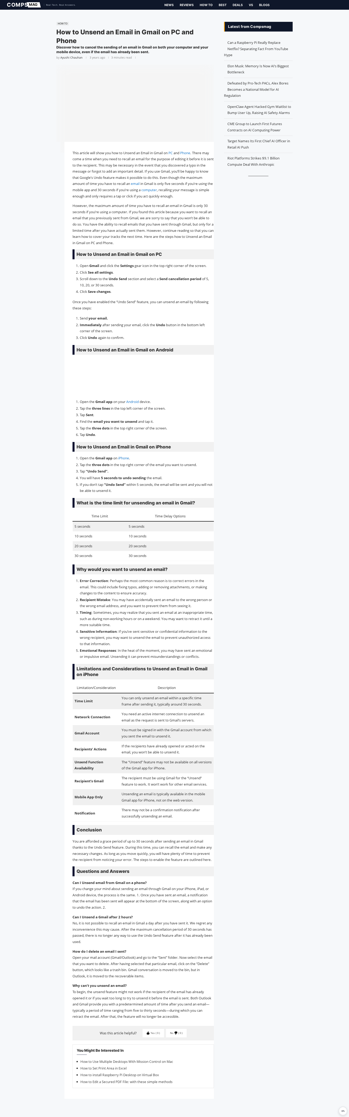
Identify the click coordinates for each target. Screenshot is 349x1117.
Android (133, 401)
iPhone (123, 458)
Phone (185, 153)
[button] (342, 1110)
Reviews (187, 5)
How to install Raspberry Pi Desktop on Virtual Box (119, 1075)
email (135, 183)
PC (170, 153)
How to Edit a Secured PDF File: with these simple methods (126, 1081)
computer (149, 190)
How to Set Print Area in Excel (103, 1068)
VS (251, 5)
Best (223, 5)
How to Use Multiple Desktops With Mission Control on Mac (126, 1061)
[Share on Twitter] (54, 156)
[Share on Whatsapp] (54, 164)
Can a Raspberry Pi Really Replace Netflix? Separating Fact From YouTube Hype (256, 48)
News (169, 5)
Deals (238, 5)
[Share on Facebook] (54, 150)
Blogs (264, 5)
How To (206, 5)
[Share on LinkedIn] (54, 160)
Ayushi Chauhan (71, 57)
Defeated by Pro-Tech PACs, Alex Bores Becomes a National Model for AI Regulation (256, 89)
